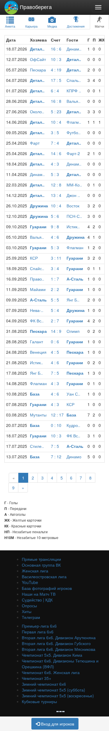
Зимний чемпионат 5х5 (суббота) (53, 690)
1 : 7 (55, 279)
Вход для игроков (57, 724)
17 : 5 (56, 80)
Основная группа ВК (41, 565)
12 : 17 (57, 415)
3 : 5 (55, 132)
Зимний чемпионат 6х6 (44, 684)
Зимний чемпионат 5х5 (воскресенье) (58, 695)
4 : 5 (55, 352)
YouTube (30, 582)
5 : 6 (55, 216)
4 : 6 (55, 237)
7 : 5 (55, 373)
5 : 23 (56, 111)
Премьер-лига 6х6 (39, 626)
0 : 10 (56, 425)
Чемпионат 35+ (36, 678)
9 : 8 (55, 226)
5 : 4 (55, 310)
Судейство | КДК (37, 600)
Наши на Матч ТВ (39, 594)
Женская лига (35, 571)
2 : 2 (55, 289)
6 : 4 (55, 91)
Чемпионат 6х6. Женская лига (51, 672)
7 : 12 (56, 456)
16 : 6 (56, 49)
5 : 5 (55, 300)
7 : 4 (55, 143)
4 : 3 (55, 164)
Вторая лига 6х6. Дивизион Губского (56, 643)
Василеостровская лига (44, 576)
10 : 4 (56, 122)
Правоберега (35, 6)
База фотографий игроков (47, 588)
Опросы (29, 605)
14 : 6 (56, 153)
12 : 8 (56, 185)
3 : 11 (56, 258)
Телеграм (31, 617)
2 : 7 (55, 321)
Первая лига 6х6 (37, 632)
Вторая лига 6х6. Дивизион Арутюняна (59, 637)
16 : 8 (56, 101)
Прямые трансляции (41, 559)
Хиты (26, 611)
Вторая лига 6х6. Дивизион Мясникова (58, 649)
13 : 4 (56, 195)
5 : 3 (55, 174)
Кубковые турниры (39, 701)
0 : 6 (55, 341)
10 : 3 (56, 59)
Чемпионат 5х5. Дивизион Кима (52, 655)
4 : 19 (56, 70)
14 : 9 (56, 331)
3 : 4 (55, 268)
